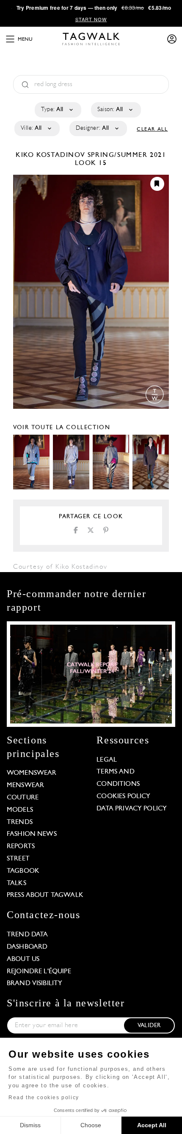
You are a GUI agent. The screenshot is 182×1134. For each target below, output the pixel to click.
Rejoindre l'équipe (39, 971)
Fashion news (32, 834)
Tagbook (23, 871)
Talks (16, 883)
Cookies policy (123, 796)
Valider (149, 1025)
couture (23, 797)
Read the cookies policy (43, 1097)
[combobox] (57, 109)
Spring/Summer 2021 (127, 155)
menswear (25, 785)
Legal (107, 760)
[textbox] (57, 109)
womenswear (32, 773)
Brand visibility (34, 983)
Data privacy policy (132, 808)
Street (18, 858)
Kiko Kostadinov (52, 155)
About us (23, 959)
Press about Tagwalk (45, 895)
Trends (20, 822)
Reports (21, 846)
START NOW (91, 19)
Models (20, 810)
